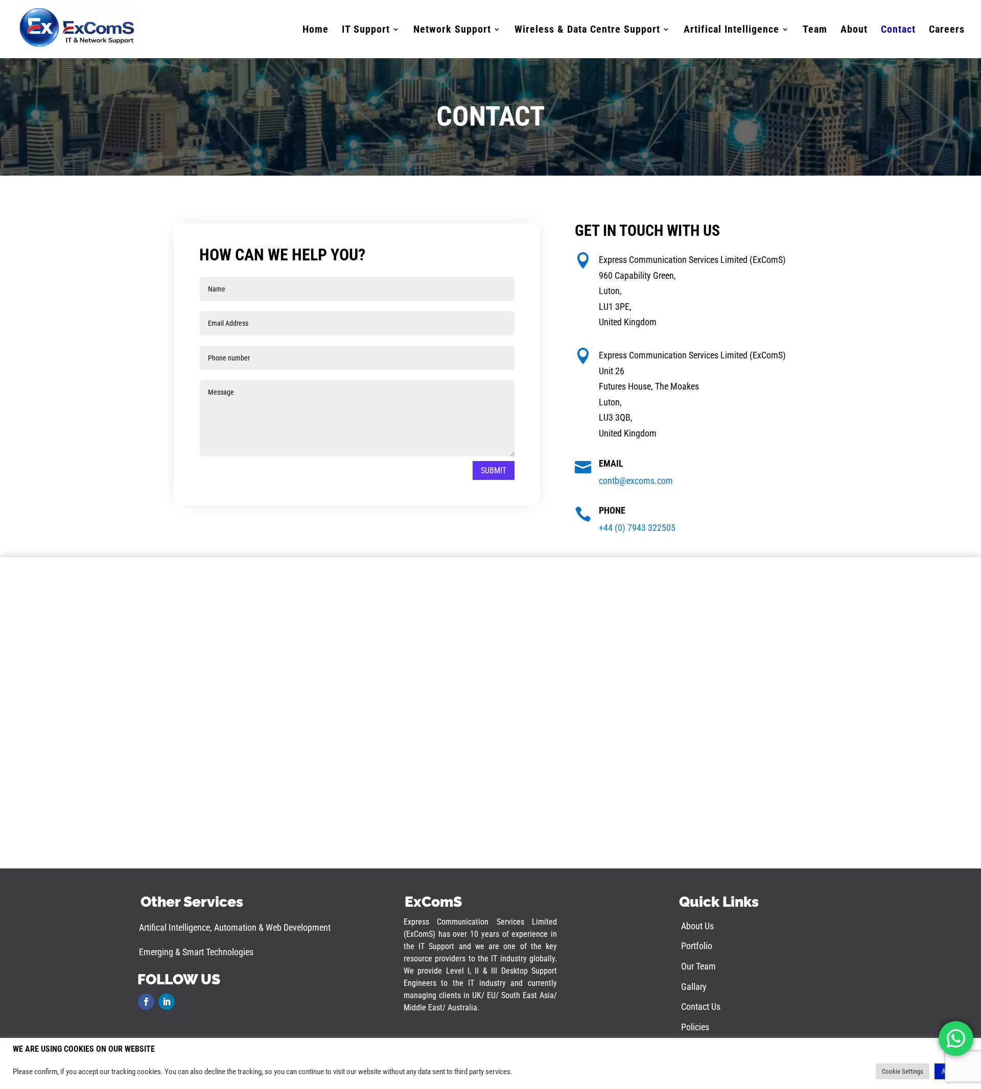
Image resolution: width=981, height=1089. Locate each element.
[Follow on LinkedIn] (166, 1002)
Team (815, 30)
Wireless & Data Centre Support (587, 30)
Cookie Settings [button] (902, 1071)
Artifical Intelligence (731, 30)
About (854, 30)
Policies (695, 1027)
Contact (898, 30)
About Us (697, 926)
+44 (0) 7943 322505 (637, 527)
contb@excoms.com (636, 480)
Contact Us (700, 1006)
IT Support (366, 30)
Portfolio (696, 945)
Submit (493, 470)
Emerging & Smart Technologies (196, 952)
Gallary (694, 986)
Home (315, 30)
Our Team (698, 966)
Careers (947, 30)
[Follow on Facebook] (146, 1002)
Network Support (452, 30)
